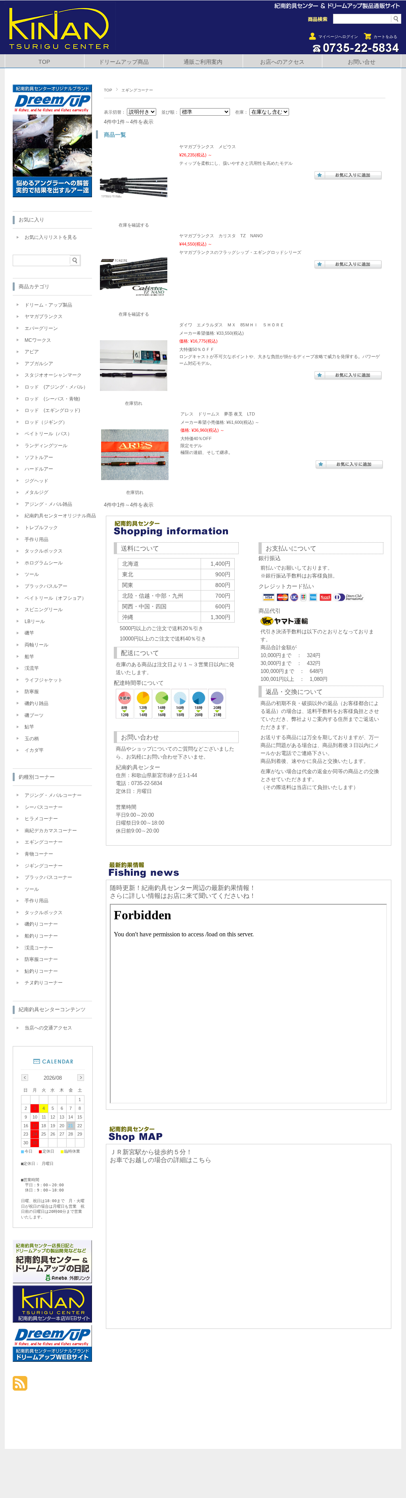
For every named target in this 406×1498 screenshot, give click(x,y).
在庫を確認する (134, 225)
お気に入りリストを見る (51, 237)
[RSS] (20, 1386)
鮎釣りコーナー (41, 971)
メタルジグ (36, 492)
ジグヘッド (36, 481)
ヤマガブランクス (44, 316)
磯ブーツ (34, 715)
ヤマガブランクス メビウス (207, 146)
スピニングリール (44, 609)
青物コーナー (39, 854)
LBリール (35, 621)
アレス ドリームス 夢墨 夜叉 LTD (217, 414)
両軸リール (36, 645)
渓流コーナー (39, 948)
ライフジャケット (44, 680)
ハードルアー (39, 469)
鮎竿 (29, 727)
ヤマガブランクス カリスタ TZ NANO (221, 235)
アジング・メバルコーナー (53, 795)
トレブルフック (41, 527)
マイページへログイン (338, 36)
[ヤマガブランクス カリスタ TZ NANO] (133, 297)
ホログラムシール (44, 563)
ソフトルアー (39, 457)
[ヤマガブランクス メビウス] (133, 208)
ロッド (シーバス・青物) (52, 399)
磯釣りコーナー (41, 924)
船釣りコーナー (41, 936)
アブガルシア (39, 363)
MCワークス (38, 340)
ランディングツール (46, 445)
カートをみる (385, 36)
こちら (201, 1160)
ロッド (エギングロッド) (52, 410)
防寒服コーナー (41, 959)
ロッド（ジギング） (46, 422)
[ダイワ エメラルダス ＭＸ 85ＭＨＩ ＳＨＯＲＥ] (133, 387)
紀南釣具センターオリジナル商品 (60, 515)
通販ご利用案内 (203, 62)
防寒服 (32, 691)
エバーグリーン (41, 328)
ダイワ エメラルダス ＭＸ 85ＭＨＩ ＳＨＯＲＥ (231, 324)
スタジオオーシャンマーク (53, 375)
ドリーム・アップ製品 (48, 305)
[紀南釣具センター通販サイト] (60, 48)
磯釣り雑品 (36, 703)
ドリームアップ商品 (124, 62)
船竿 (29, 656)
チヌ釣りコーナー (44, 982)
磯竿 (29, 633)
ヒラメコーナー (41, 818)
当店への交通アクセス (48, 1028)
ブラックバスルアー (46, 586)
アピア (32, 351)
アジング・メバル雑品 (48, 504)
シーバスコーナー (44, 807)
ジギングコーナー (44, 866)
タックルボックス (44, 551)
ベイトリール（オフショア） (55, 598)
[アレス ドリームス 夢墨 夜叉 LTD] (135, 476)
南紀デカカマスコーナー (51, 830)
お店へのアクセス (282, 62)
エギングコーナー (44, 842)
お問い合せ (361, 62)
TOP (44, 62)
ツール (32, 574)
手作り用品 (36, 539)
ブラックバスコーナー (48, 877)
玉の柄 (32, 738)
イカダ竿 (34, 750)
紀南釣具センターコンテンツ (52, 1009)
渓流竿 (32, 668)
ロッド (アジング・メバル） (56, 387)
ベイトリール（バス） (48, 433)
